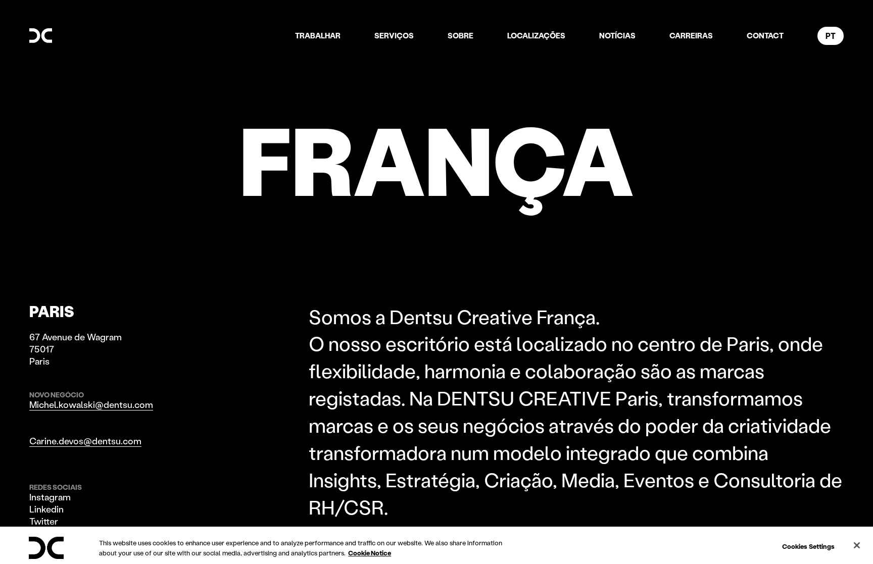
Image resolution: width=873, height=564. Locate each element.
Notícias (617, 35)
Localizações (536, 35)
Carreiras (691, 35)
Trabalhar (318, 35)
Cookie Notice (369, 552)
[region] (436, 545)
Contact (765, 35)
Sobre (460, 35)
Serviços (394, 35)
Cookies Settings (808, 546)
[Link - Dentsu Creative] (40, 35)
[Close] (857, 545)
